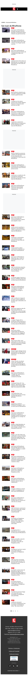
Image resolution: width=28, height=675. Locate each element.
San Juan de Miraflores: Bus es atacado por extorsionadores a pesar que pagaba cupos (18, 218)
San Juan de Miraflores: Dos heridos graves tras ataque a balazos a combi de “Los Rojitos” (18, 448)
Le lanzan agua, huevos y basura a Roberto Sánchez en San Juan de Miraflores (18, 279)
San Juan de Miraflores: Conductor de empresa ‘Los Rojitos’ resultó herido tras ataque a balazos (17, 289)
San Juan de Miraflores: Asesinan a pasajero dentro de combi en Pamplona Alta (17, 470)
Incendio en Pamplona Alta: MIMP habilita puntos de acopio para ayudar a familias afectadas (17, 521)
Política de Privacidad (14, 651)
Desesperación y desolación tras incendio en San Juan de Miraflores (18, 531)
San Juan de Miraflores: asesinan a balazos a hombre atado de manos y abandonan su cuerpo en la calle (18, 415)
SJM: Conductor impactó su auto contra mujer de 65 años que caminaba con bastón (18, 300)
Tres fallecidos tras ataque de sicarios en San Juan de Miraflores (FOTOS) (18, 395)
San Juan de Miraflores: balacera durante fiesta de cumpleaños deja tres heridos (18, 52)
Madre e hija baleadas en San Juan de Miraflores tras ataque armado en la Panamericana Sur (18, 426)
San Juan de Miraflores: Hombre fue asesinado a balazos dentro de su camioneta (18, 480)
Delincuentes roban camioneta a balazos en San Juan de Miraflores (17, 249)
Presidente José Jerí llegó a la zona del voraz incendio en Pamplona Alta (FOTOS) (18, 593)
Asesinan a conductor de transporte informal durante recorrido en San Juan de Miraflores (18, 177)
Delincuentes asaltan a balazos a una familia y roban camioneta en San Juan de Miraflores (18, 229)
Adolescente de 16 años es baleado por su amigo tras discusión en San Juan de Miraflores (18, 62)
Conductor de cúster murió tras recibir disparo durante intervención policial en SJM (18, 103)
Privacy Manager (14, 645)
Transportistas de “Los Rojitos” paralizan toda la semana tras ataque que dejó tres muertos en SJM (18, 385)
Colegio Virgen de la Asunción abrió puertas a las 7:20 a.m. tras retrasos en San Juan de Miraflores (18, 321)
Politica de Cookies (14, 654)
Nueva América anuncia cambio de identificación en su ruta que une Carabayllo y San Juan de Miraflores (18, 156)
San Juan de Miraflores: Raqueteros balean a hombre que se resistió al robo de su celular (18, 499)
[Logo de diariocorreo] (14, 9)
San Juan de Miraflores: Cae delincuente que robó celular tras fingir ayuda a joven (18, 42)
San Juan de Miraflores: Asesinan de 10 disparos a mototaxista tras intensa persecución (18, 166)
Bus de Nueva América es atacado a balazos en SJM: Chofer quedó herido (18, 93)
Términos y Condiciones (14, 648)
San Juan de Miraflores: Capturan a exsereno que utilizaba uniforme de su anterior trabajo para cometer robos (18, 459)
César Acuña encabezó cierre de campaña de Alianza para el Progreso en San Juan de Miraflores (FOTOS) (18, 364)
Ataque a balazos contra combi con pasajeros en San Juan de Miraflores (18, 490)
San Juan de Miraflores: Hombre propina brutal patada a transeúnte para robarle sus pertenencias (18, 31)
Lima (13, 38)
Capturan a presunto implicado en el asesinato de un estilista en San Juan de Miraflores (18, 123)
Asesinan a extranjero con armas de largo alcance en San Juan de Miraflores (17, 239)
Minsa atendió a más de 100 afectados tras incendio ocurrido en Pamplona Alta (17, 540)
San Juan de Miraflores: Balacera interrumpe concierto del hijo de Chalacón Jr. (17, 187)
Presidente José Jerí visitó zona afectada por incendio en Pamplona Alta (18, 551)
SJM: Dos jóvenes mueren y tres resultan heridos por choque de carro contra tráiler (18, 269)
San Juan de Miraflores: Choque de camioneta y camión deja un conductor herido (17, 374)
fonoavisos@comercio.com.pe (17, 634)
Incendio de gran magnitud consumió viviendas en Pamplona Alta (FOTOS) (18, 583)
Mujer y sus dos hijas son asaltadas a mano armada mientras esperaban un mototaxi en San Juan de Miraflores (18, 437)
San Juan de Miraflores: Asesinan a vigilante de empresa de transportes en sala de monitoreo (18, 113)
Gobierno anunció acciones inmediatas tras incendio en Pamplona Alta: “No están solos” (18, 604)
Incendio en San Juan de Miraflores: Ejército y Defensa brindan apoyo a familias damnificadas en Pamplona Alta (18, 572)
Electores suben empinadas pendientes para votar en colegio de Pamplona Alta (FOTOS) (18, 332)
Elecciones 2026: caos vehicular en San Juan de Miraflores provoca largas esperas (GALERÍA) (18, 342)
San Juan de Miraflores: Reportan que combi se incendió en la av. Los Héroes (17, 258)
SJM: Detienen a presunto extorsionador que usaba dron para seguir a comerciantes (18, 510)
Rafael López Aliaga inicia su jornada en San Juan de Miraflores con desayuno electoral (18, 352)
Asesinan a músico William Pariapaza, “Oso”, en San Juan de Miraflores (18, 405)
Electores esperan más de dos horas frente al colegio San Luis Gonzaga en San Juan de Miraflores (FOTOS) (18, 311)
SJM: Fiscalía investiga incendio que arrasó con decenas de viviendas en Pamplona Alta (18, 561)
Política (14, 349)
